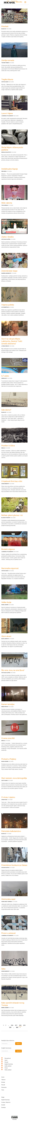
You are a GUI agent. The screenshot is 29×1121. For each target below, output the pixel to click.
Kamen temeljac (8, 704)
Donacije (3, 1107)
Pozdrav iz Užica (8, 446)
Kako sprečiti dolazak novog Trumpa (12, 1004)
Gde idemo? (6, 410)
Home (2, 1077)
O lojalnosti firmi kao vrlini (11, 481)
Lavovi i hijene (7, 113)
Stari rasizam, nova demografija (14, 778)
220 (10, 1027)
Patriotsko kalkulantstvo (11, 831)
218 (20, 1025)
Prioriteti (4, 26)
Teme (2, 1090)
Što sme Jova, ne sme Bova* (12, 670)
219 (24, 1025)
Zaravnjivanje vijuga (9, 271)
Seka (3, 969)
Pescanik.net (8, 1058)
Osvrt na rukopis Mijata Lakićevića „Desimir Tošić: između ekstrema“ (11, 341)
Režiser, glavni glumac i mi (12, 515)
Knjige (2, 1097)
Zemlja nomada (7, 60)
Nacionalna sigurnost (10, 568)
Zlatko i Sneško (7, 237)
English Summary (6, 1048)
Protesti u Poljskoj (8, 759)
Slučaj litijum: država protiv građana (12, 148)
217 (16, 1025)
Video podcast (8, 1069)
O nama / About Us (5, 1102)
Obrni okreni (6, 636)
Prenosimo (4, 1087)
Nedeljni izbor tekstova (7, 1040)
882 (17, 1027)
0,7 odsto (5, 376)
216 (12, 1025)
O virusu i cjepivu (8, 797)
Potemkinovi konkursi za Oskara (14, 865)
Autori (6, 1060)
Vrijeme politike (7, 305)
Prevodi (6, 1062)
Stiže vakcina (6, 203)
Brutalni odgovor (8, 549)
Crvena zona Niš (8, 738)
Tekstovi (3, 1079)
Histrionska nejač (8, 899)
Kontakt (3, 1105)
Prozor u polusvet (8, 933)
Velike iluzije (6, 602)
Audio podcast (8, 1066)
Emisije (3, 1082)
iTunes (6, 1068)
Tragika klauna (7, 79)
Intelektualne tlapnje (9, 169)
